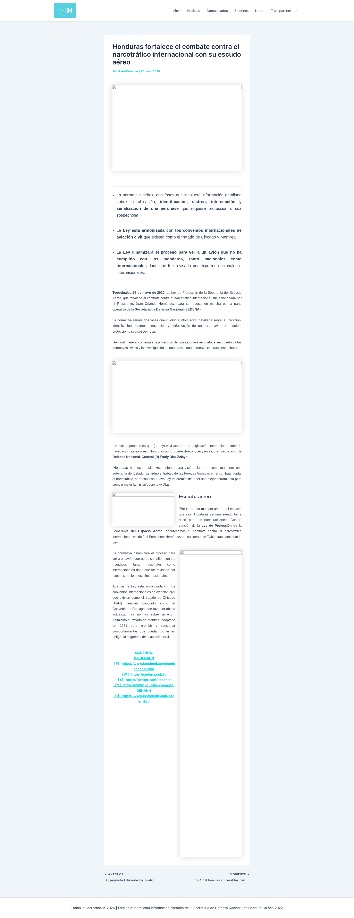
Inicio (176, 11)
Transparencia (282, 11)
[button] (295, 10)
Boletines (241, 11)
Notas (259, 11)
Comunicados (217, 11)
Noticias (193, 11)
